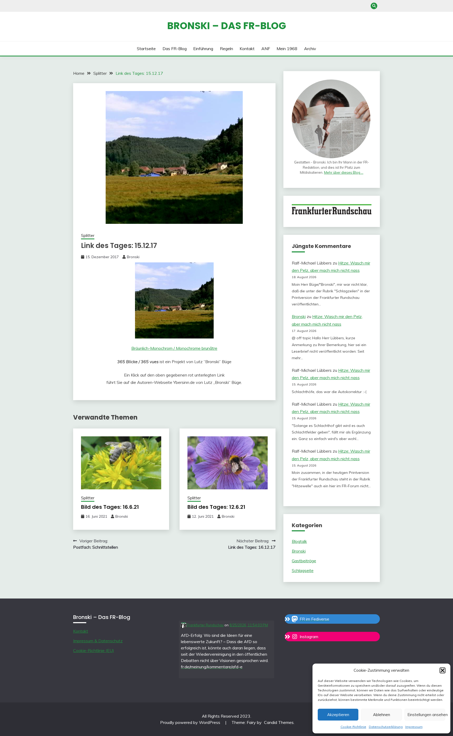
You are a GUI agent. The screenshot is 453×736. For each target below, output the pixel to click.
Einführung (203, 48)
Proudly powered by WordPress (190, 722)
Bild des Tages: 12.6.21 (216, 507)
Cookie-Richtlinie (353, 727)
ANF (265, 48)
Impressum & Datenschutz (98, 640)
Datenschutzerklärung (386, 727)
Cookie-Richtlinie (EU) (93, 650)
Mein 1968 (287, 48)
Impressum (414, 727)
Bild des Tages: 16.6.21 (110, 507)
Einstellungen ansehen (426, 714)
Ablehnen (381, 714)
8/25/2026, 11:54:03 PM (248, 625)
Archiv (310, 48)
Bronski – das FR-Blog (226, 26)
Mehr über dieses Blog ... (343, 172)
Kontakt (247, 48)
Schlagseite (303, 570)
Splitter (87, 235)
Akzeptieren (338, 714)
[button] (442, 670)
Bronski (133, 257)
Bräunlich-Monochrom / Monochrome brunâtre (174, 348)
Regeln (226, 48)
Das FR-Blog (175, 48)
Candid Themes (279, 722)
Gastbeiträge (304, 560)
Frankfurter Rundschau (205, 625)
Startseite (146, 48)
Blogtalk (299, 541)
